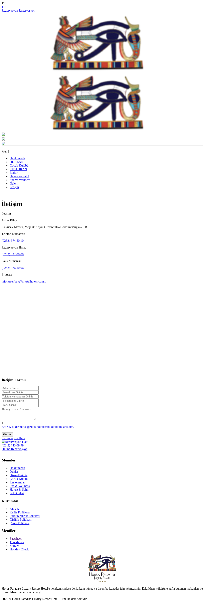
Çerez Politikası (19, 523)
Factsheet (15, 538)
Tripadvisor (17, 542)
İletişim (14, 187)
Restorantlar (17, 482)
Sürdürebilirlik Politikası (25, 516)
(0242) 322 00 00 (13, 254)
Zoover (14, 545)
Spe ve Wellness (20, 180)
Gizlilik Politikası (20, 519)
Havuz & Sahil (19, 489)
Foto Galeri (17, 493)
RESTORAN (18, 169)
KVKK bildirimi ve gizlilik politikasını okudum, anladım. (38, 426)
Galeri (13, 183)
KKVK (14, 508)
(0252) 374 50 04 (13, 268)
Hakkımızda (17, 158)
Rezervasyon (10, 10)
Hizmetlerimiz (18, 475)
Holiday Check (19, 549)
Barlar (13, 172)
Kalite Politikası (20, 512)
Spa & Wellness (20, 486)
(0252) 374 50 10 (13, 240)
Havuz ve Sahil (19, 176)
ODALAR (16, 162)
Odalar (14, 471)
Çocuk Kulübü (19, 165)
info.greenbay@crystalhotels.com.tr (24, 281)
